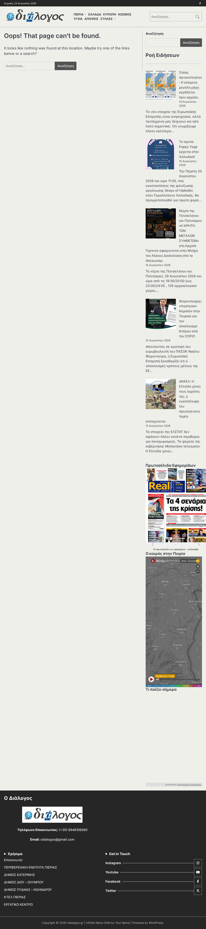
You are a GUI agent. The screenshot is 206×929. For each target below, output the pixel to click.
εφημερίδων (180, 549)
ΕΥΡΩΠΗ (109, 14)
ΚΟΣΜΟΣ (124, 14)
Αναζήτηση (155, 34)
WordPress (156, 922)
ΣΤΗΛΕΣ (106, 19)
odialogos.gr (75, 922)
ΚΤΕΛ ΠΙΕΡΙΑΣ (15, 897)
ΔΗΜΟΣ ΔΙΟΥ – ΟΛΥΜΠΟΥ (24, 882)
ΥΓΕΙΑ (78, 19)
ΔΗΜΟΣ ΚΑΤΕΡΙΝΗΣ (19, 875)
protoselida (193, 549)
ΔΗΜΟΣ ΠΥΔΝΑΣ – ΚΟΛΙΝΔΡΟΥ (28, 890)
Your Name (122, 922)
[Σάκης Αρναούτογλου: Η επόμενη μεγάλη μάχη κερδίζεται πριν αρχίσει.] (161, 85)
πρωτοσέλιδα (163, 549)
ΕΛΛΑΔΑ (94, 14)
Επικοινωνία (13, 860)
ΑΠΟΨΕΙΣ (91, 19)
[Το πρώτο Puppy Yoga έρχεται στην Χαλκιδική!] (161, 155)
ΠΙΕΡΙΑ (78, 14)
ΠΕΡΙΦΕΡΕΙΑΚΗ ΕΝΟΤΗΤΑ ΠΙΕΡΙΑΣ (30, 867)
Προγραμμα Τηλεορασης (189, 784)
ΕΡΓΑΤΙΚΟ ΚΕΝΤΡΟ (18, 904)
